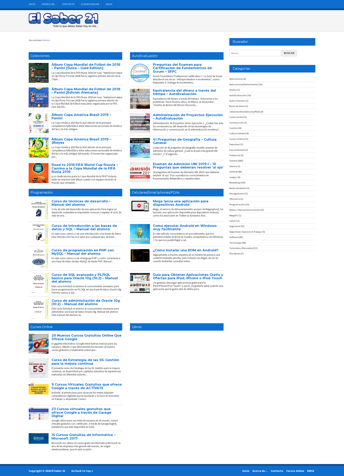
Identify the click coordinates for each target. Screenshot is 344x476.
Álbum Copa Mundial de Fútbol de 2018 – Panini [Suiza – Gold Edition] (86, 66)
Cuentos (233, 127)
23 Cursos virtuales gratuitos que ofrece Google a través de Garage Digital (81, 412)
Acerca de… (49, 4)
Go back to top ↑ (82, 471)
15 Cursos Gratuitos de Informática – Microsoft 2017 (83, 436)
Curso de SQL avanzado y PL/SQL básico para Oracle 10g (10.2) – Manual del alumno (85, 278)
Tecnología (235, 242)
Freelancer (234, 155)
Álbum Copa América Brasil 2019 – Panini (81, 116)
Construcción (236, 122)
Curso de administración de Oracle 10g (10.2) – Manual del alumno (86, 302)
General (233, 160)
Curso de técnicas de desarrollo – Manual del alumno (81, 203)
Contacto (68, 4)
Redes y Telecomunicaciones (244, 209)
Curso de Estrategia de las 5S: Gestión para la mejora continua (85, 361)
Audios (233, 89)
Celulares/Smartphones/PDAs (155, 192)
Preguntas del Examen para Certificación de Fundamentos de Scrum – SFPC (182, 68)
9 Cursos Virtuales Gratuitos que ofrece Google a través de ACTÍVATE (87, 386)
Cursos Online (90, 4)
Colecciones (39, 56)
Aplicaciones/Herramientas (243, 84)
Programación (41, 192)
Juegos (233, 177)
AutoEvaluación (144, 56)
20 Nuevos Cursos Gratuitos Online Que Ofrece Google (86, 337)
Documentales (237, 149)
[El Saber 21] (63, 26)
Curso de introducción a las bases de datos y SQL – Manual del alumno (84, 227)
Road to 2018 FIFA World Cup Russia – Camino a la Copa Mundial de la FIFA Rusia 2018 (85, 168)
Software (234, 237)
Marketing (234, 182)
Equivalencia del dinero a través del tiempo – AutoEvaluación (184, 92)
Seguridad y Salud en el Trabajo (245, 231)
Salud (232, 220)
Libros (136, 327)
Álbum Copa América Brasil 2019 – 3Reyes (81, 141)
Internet (233, 171)
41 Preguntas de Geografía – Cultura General (185, 141)
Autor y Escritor (237, 100)
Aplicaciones (236, 78)
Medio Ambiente (237, 188)
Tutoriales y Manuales (240, 248)
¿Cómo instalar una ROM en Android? (185, 250)
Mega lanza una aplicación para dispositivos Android (180, 203)
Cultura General (237, 133)
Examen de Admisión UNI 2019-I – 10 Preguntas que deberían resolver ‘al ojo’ (188, 165)
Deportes (234, 144)
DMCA (109, 4)
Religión (233, 215)
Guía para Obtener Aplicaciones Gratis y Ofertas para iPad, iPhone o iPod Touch (188, 276)
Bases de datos (237, 106)
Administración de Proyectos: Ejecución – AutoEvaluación (188, 116)
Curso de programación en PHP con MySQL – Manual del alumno (83, 252)
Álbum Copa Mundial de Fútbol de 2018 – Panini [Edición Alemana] (86, 90)
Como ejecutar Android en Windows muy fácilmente (185, 227)
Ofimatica (234, 198)
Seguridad (234, 226)
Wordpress (234, 253)
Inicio (32, 4)
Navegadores (236, 193)
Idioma (233, 166)
